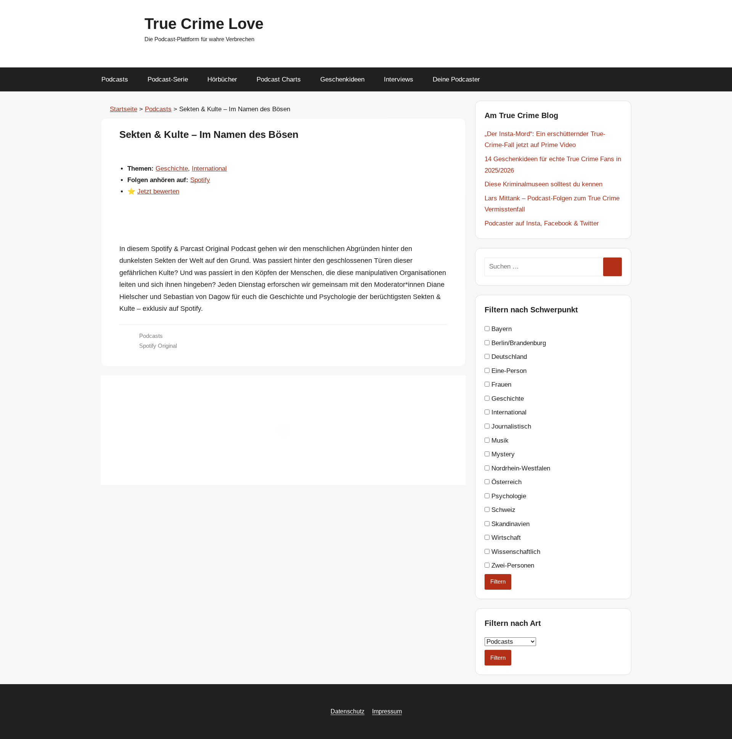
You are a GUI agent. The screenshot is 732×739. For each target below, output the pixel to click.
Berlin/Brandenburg (518, 343)
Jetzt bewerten (158, 191)
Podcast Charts (279, 79)
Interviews (398, 79)
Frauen (500, 384)
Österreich (506, 482)
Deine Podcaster (456, 79)
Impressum (387, 711)
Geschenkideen (342, 79)
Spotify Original (158, 345)
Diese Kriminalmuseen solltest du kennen (543, 184)
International (209, 168)
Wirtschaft (505, 537)
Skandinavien (510, 524)
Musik (499, 440)
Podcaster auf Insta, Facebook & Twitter (542, 223)
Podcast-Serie (168, 79)
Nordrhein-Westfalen (520, 468)
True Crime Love (203, 23)
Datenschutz (347, 711)
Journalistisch (510, 426)
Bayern (501, 329)
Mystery (502, 454)
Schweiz (502, 509)
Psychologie (508, 496)
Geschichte (172, 168)
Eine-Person (508, 370)
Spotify (200, 180)
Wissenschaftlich (515, 551)
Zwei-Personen (512, 565)
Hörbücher (222, 79)
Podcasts (114, 79)
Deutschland (508, 356)
